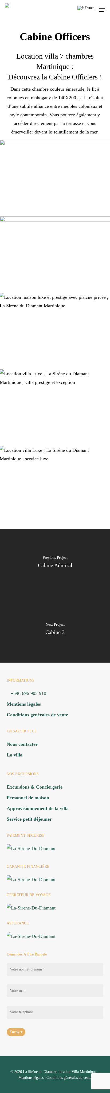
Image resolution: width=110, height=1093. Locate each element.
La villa (14, 755)
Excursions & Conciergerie (34, 787)
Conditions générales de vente (37, 714)
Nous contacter (22, 744)
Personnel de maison (28, 797)
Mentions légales (24, 704)
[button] (102, 10)
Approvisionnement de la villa (38, 808)
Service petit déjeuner (29, 819)
